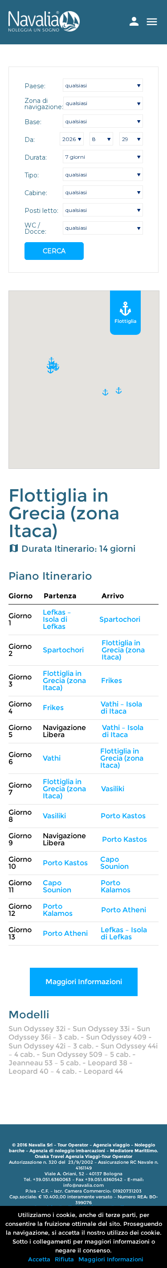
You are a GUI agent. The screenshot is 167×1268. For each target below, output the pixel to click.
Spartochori (119, 619)
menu (152, 21)
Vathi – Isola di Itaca (121, 707)
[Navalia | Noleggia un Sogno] (44, 29)
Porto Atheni (123, 910)
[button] (50, 370)
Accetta (39, 1259)
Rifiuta (64, 1259)
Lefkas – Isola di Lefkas (57, 619)
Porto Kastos (123, 816)
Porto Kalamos (115, 886)
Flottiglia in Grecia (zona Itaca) (123, 650)
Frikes (111, 680)
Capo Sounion (114, 863)
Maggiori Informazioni (83, 981)
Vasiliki (112, 789)
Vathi (52, 758)
